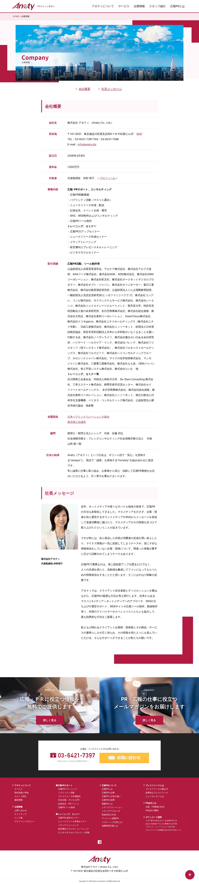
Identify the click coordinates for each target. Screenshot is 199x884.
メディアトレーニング (68, 825)
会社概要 (84, 89)
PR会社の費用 (152, 810)
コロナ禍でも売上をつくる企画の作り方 (161, 820)
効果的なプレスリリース (157, 792)
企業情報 (139, 6)
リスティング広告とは (112, 822)
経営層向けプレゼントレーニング (73, 829)
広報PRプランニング (67, 789)
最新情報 (18, 800)
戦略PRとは (107, 803)
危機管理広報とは (110, 825)
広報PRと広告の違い (111, 796)
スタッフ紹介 (157, 6)
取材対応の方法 (109, 814)
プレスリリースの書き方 (157, 789)
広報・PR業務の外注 (155, 806)
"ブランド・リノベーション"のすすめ (160, 827)
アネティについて (103, 6)
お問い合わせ (20, 810)
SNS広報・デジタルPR (68, 800)
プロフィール (107, 178)
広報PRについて (109, 785)
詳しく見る (49, 720)
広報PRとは (177, 6)
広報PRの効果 (108, 800)
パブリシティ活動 (66, 792)
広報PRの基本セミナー (68, 817)
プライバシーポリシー (24, 821)
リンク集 (18, 817)
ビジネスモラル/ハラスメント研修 (73, 832)
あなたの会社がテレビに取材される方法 (161, 824)
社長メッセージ (111, 89)
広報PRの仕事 (108, 792)
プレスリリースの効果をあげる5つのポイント (164, 830)
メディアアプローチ (111, 811)
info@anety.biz (87, 144)
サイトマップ (20, 814)
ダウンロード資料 (154, 817)
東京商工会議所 (76, 422)
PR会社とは (151, 803)
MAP (139, 133)
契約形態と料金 (21, 792)
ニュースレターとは (155, 796)
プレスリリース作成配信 (69, 796)
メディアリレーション (112, 807)
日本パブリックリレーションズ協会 (88, 416)
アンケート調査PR (110, 818)
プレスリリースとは (155, 785)
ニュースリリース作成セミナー (72, 821)
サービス (123, 6)
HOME (16, 16)
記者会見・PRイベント (68, 803)
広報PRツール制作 (66, 807)
